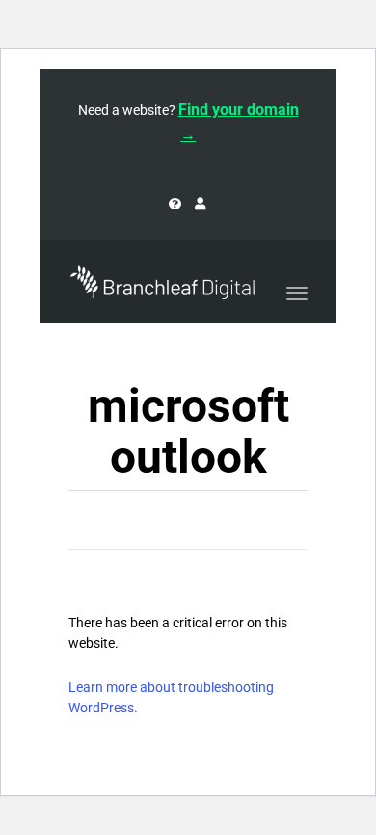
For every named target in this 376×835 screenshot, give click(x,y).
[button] (360, 69)
